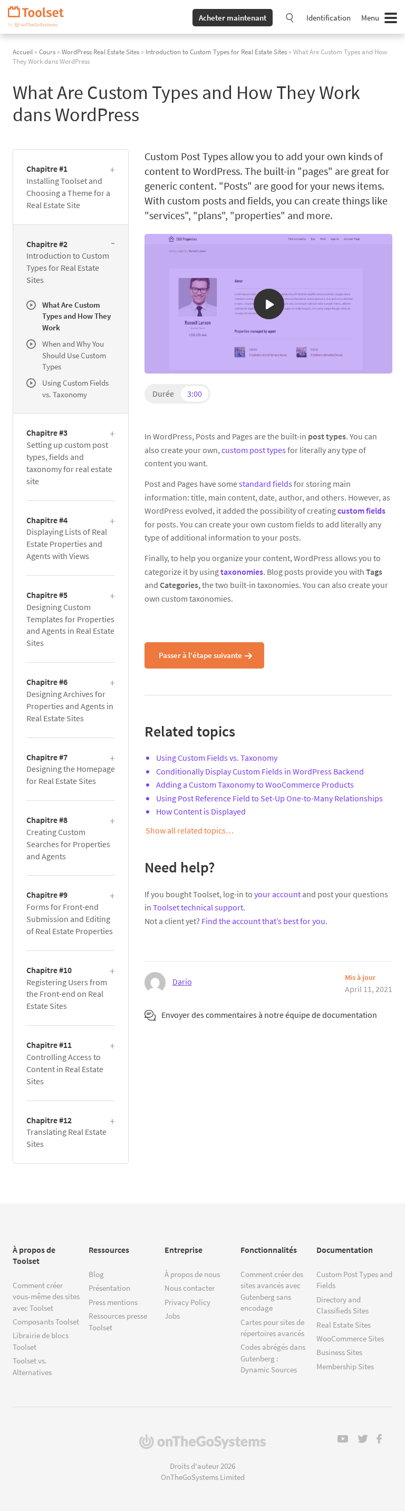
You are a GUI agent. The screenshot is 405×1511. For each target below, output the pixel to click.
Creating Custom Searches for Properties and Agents (68, 838)
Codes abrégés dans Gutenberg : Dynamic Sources (272, 1358)
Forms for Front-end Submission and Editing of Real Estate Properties (69, 912)
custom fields (361, 510)
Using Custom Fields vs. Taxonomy (216, 757)
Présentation (109, 1288)
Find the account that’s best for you (263, 921)
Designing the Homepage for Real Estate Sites (70, 769)
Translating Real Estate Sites (66, 1132)
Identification (328, 18)
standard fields (265, 483)
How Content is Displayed (201, 811)
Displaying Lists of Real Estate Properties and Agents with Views (66, 538)
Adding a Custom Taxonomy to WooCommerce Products (255, 784)
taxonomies (241, 571)
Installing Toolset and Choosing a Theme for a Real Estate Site (68, 186)
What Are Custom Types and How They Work (76, 316)
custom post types (253, 450)
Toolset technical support (198, 907)
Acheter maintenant (232, 18)
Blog (96, 1274)
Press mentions (113, 1302)
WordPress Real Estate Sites (100, 51)
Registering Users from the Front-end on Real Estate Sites (66, 988)
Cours (47, 51)
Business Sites (339, 1352)
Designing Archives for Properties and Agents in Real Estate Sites (69, 699)
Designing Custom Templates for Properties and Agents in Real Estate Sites (70, 619)
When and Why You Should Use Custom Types (74, 355)
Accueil (23, 51)
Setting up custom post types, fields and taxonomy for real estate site (69, 456)
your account (277, 894)
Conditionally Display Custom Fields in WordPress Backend (260, 771)
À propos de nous (192, 1274)
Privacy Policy (187, 1302)
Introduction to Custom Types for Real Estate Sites (216, 51)
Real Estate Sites (343, 1325)
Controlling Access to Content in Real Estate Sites (64, 1062)
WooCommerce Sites (350, 1338)
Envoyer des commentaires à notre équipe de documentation (269, 1014)
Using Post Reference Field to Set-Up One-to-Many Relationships (269, 798)
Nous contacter (190, 1288)
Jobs (172, 1316)
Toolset (39, 16)
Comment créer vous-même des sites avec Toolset (46, 1296)
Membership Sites (345, 1366)
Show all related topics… (190, 830)
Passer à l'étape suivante (200, 655)
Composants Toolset (46, 1322)
